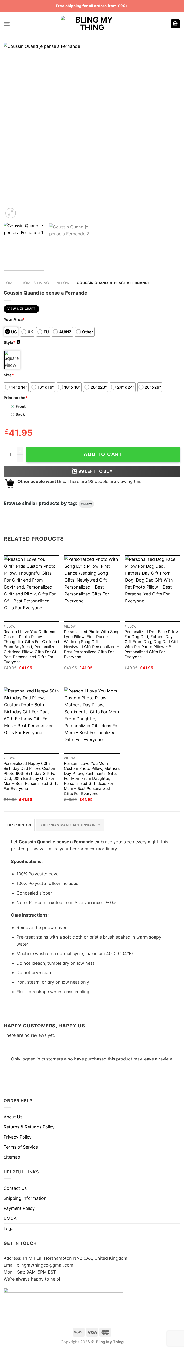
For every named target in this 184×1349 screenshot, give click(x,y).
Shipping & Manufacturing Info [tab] (70, 825)
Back (20, 414)
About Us (13, 1116)
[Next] (171, 131)
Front (21, 406)
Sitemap (12, 1157)
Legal (9, 1228)
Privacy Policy (18, 1136)
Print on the (16, 397)
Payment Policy (19, 1208)
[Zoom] (10, 213)
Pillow (63, 283)
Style (11, 342)
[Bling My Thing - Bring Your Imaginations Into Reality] (92, 23)
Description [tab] (19, 825)
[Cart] (175, 23)
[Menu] (7, 23)
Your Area (14, 319)
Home (9, 283)
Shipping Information (25, 1198)
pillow (86, 504)
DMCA (10, 1218)
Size (9, 375)
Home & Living (35, 283)
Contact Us (15, 1188)
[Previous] (13, 131)
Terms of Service (21, 1147)
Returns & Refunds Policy (29, 1126)
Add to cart (103, 454)
